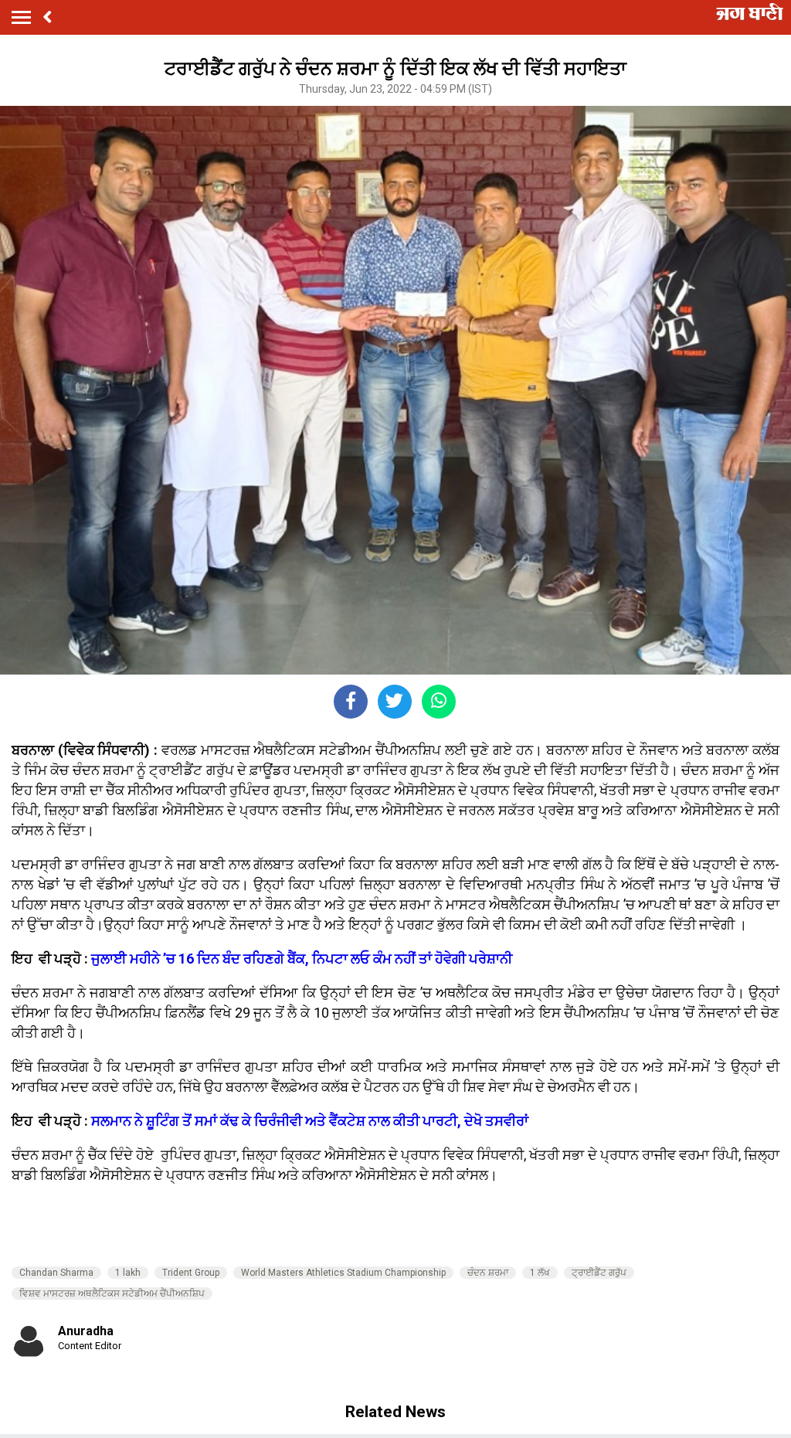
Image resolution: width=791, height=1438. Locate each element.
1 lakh (128, 1272)
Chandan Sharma (56, 1272)
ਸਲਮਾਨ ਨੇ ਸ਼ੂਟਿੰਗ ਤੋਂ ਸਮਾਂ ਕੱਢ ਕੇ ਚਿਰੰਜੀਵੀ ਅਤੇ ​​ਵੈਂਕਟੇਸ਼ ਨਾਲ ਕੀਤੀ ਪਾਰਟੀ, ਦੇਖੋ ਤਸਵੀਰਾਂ (309, 1121)
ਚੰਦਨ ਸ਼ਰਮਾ (487, 1272)
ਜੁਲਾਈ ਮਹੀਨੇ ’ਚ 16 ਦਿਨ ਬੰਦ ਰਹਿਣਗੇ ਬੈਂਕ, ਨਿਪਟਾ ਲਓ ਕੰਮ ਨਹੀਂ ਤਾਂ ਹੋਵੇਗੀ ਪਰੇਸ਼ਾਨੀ (301, 958)
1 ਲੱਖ (540, 1272)
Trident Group (190, 1272)
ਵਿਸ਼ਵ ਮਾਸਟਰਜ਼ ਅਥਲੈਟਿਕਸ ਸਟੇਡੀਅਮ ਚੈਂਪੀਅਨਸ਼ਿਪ (112, 1293)
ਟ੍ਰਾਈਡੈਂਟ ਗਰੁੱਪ (599, 1272)
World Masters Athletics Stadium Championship (343, 1272)
